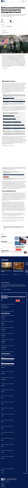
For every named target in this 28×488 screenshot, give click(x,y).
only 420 (20, 168)
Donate (23, 1)
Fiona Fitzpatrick (3, 274)
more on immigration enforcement (13, 58)
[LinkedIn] (7, 289)
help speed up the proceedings (13, 199)
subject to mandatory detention (9, 183)
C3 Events (2, 323)
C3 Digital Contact (4, 347)
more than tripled (9, 65)
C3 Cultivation (3, 335)
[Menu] (26, 1)
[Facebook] (3, 289)
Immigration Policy (5, 250)
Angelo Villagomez (6, 274)
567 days (24, 139)
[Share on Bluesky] (7, 26)
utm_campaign (3, 379)
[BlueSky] (9, 289)
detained (24, 61)
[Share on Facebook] (3, 26)
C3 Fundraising (3, 329)
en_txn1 (2, 397)
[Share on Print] (11, 26)
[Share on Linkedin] (5, 26)
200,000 (5, 203)
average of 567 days (22, 65)
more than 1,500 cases (7, 168)
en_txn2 (2, 403)
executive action (15, 205)
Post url (2, 362)
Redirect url (3, 357)
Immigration (2, 24)
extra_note (2, 458)
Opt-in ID (2, 470)
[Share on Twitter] (2, 26)
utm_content (3, 385)
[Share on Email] (9, 26)
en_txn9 (2, 446)
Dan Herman (17, 274)
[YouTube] (4, 289)
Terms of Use (2, 483)
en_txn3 (2, 409)
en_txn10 (2, 452)
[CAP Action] (3, 479)
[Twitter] (1, 289)
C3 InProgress (3, 341)
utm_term (2, 391)
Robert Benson (14, 274)
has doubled (21, 108)
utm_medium (3, 373)
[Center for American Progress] (2, 1)
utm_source (3, 367)
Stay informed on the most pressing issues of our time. (13, 297)
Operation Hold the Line (11, 56)
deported (17, 60)
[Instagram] (6, 289)
